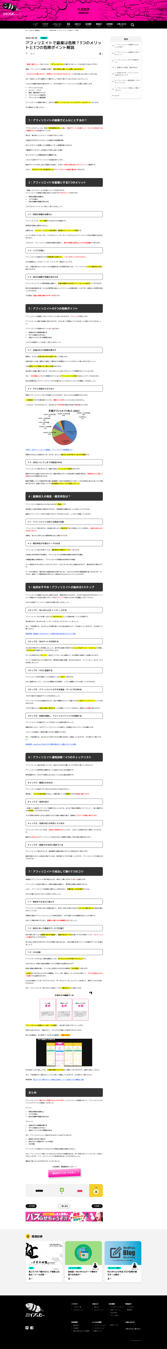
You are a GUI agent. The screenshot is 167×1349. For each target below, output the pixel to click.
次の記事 (96, 1206)
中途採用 (75, 1328)
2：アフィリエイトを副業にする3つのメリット (127, 53)
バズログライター (78, 1310)
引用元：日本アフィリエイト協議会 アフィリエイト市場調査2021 (49, 450)
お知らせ (78, 25)
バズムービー (57, 25)
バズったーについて (100, 1325)
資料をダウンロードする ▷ (64, 1173)
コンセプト (130, 1307)
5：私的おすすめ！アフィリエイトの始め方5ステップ (127, 74)
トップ (35, 25)
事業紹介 (99, 25)
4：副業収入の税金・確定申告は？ (127, 67)
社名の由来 (113, 1313)
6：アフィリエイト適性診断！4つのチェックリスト (127, 81)
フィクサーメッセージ (117, 1307)
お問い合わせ (121, 25)
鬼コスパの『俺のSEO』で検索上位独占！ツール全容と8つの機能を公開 (58, 1080)
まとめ (117, 96)
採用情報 (110, 25)
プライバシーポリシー (133, 1329)
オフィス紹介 (114, 1315)
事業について (98, 1331)
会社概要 (88, 25)
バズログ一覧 (77, 1307)
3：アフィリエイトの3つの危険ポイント (127, 61)
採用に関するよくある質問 (81, 1331)
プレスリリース (98, 1310)
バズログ (45, 25)
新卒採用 (75, 1325)
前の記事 (32, 1206)
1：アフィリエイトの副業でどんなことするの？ (127, 46)
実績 (68, 25)
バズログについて (99, 1328)
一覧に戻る (64, 1206)
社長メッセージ (115, 1310)
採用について (114, 1325)
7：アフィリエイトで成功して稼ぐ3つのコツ (127, 89)
